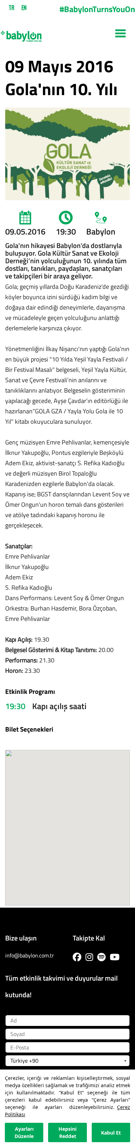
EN (24, 7)
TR (12, 7)
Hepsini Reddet (67, 1132)
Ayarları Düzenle (24, 1132)
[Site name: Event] (67, 33)
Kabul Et (111, 1132)
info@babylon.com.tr (29, 955)
